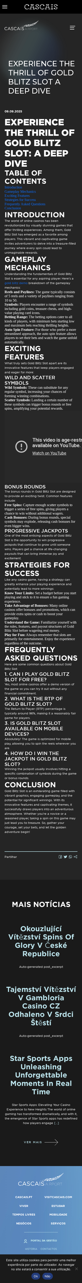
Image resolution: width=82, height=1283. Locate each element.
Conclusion (13, 208)
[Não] (76, 1268)
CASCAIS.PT (23, 1197)
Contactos (49, 1249)
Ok (36, 1276)
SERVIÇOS (58, 1223)
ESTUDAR (58, 1205)
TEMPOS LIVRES (23, 1214)
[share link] (75, 857)
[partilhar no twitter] (65, 857)
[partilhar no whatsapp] (70, 857)
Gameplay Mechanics (20, 191)
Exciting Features (17, 196)
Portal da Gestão (44, 1240)
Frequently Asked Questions (25, 204)
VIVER (23, 1205)
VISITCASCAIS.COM (58, 1197)
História (31, 1249)
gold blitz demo (16, 283)
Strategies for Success (20, 200)
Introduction (13, 187)
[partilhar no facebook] (60, 857)
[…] (56, 1123)
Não (48, 1276)
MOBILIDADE (58, 1214)
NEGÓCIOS (23, 1223)
